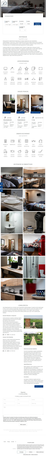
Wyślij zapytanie (23, 424)
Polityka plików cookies (27, 454)
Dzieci (28, 21)
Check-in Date (7, 22)
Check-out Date (15, 22)
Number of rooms (22, 27)
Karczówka (26, 379)
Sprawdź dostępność (37, 24)
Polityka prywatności (34, 454)
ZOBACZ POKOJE (6, 112)
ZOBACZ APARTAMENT (35, 112)
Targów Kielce (29, 47)
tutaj (25, 421)
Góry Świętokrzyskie (6, 307)
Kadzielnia (28, 357)
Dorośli (22, 21)
